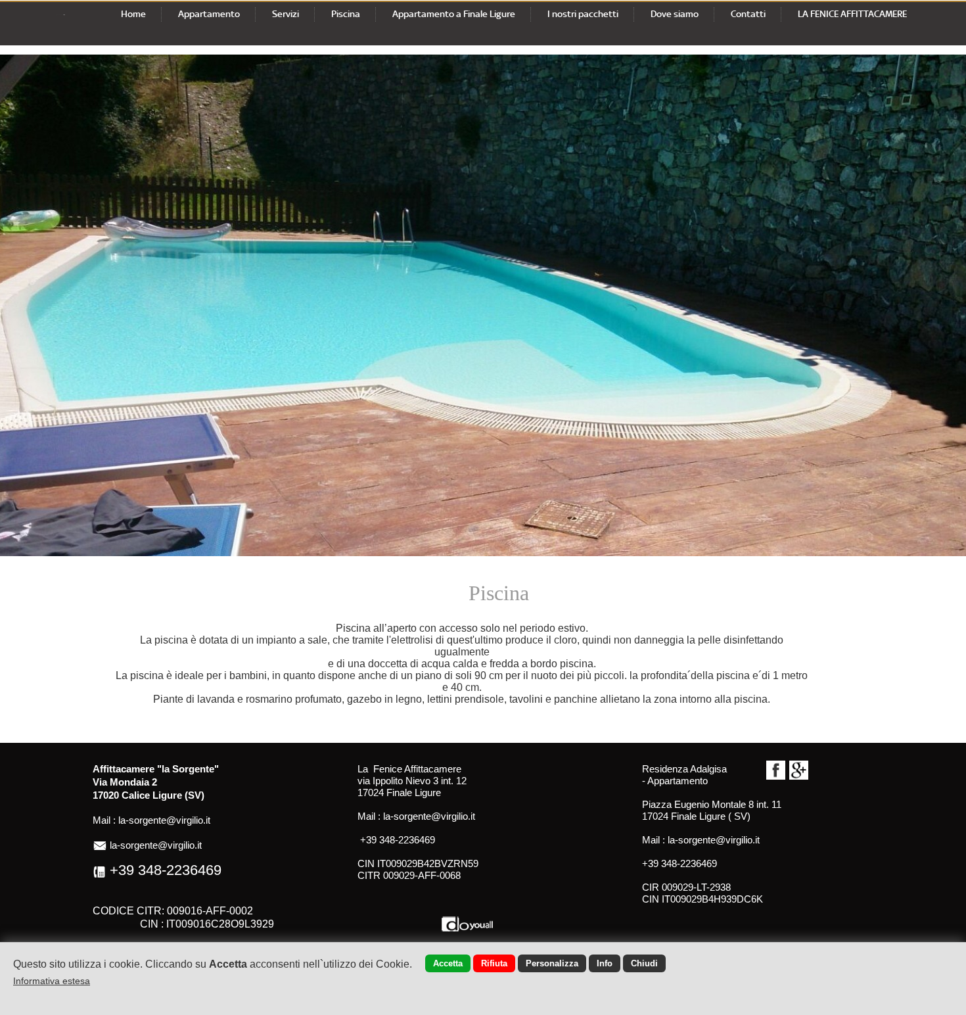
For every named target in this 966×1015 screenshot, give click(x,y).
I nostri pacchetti (582, 14)
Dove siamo (675, 14)
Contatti (748, 14)
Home (133, 14)
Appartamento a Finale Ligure (453, 14)
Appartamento (209, 14)
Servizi (285, 14)
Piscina (345, 14)
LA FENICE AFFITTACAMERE (852, 14)
